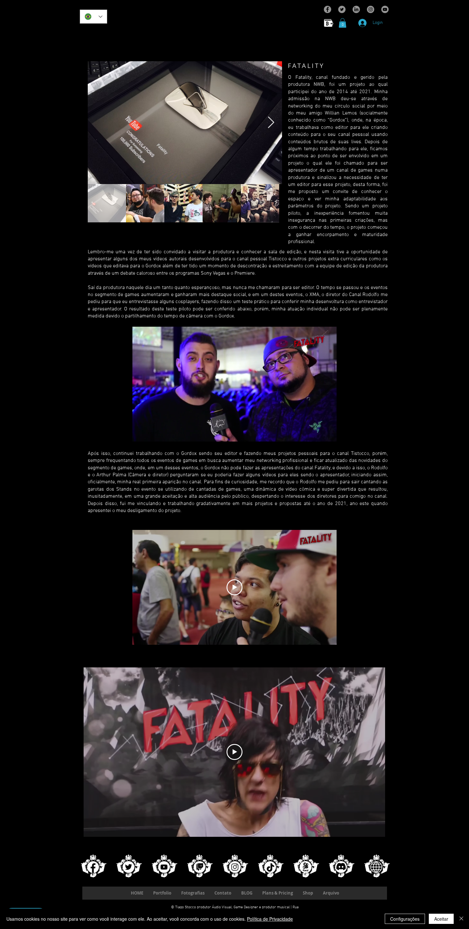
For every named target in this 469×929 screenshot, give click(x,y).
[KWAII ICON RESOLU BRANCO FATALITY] (305, 865)
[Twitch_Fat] (199, 865)
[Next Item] (271, 122)
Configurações (405, 919)
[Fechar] (461, 919)
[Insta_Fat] (234, 865)
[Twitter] (342, 9)
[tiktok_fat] (270, 865)
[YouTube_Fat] (163, 865)
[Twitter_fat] (128, 865)
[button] (342, 23)
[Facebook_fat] (93, 865)
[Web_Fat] (376, 865)
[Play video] (234, 587)
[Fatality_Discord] (340, 865)
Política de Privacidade (270, 919)
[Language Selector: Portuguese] (93, 17)
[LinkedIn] (356, 9)
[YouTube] (385, 9)
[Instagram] (370, 9)
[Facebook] (327, 9)
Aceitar (441, 919)
